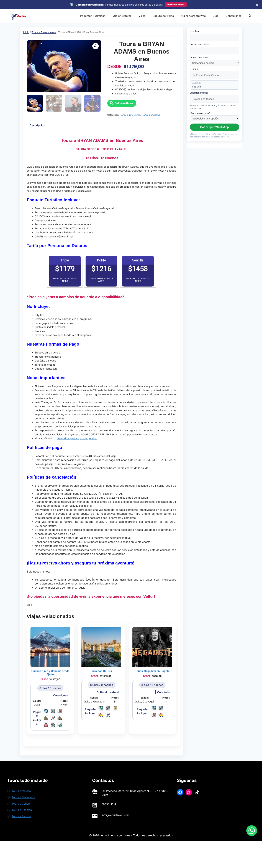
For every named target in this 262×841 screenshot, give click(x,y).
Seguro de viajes (163, 15)
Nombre (194, 31)
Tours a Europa (21, 816)
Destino (194, 69)
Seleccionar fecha (199, 92)
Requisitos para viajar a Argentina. (77, 438)
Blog (216, 15)
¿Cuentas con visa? (200, 113)
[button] (250, 16)
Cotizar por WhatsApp (214, 127)
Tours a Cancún (21, 803)
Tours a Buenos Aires (44, 32)
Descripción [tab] (37, 125)
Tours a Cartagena (23, 797)
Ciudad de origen (199, 57)
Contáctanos (234, 15)
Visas (142, 15)
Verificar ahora (175, 4)
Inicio (26, 32)
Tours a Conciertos (150, 115)
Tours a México (21, 791)
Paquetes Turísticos (92, 15)
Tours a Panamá (22, 810)
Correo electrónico (199, 44)
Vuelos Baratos (122, 15)
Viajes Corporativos (193, 15)
